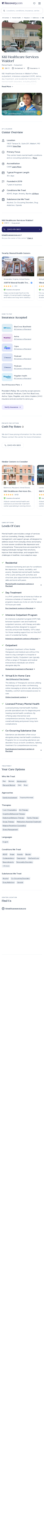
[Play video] (22, 104)
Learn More (16, 167)
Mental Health (16, 18)
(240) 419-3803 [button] (14, 445)
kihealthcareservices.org (11, 235)
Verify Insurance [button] (11, 407)
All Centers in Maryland (22, 329)
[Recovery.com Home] (12, 3)
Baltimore (36, 18)
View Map (17, 146)
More (35, 158)
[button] (39, 3)
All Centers (5, 18)
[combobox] (22, 10)
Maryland (27, 18)
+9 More (35, 194)
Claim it (30, 238)
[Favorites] (34, 3)
